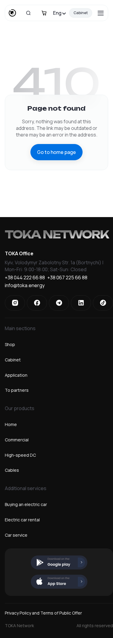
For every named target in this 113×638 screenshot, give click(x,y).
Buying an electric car (26, 504)
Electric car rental (22, 519)
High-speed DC (20, 455)
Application (16, 375)
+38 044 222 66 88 (25, 278)
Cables (12, 470)
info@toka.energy (25, 285)
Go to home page (56, 152)
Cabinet (81, 12)
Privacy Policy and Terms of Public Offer (43, 613)
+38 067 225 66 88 (67, 278)
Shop (10, 344)
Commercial (17, 439)
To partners (17, 390)
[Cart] (44, 13)
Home (11, 424)
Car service (16, 535)
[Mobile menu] (101, 13)
